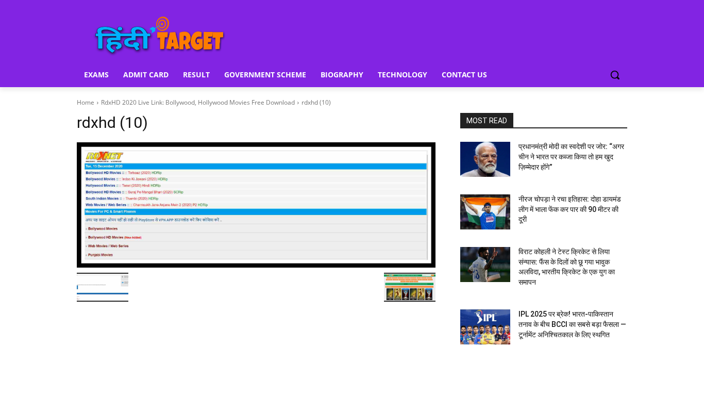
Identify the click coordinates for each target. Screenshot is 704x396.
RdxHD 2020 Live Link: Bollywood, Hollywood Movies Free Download (198, 102)
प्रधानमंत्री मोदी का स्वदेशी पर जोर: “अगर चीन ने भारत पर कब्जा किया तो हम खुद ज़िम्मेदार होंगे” (571, 156)
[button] (614, 74)
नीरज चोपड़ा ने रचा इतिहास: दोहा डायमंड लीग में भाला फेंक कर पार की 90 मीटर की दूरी (569, 209)
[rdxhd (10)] (256, 205)
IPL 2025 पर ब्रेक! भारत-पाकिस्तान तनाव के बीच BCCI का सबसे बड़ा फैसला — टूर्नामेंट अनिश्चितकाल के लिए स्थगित (572, 324)
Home (85, 102)
